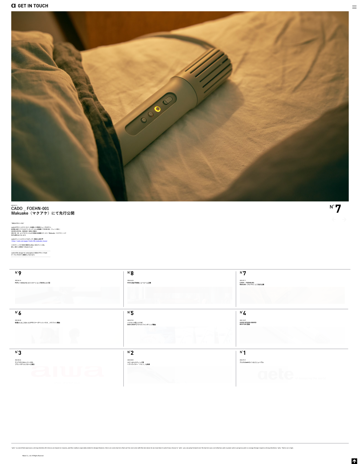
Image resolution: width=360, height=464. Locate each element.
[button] (354, 7)
